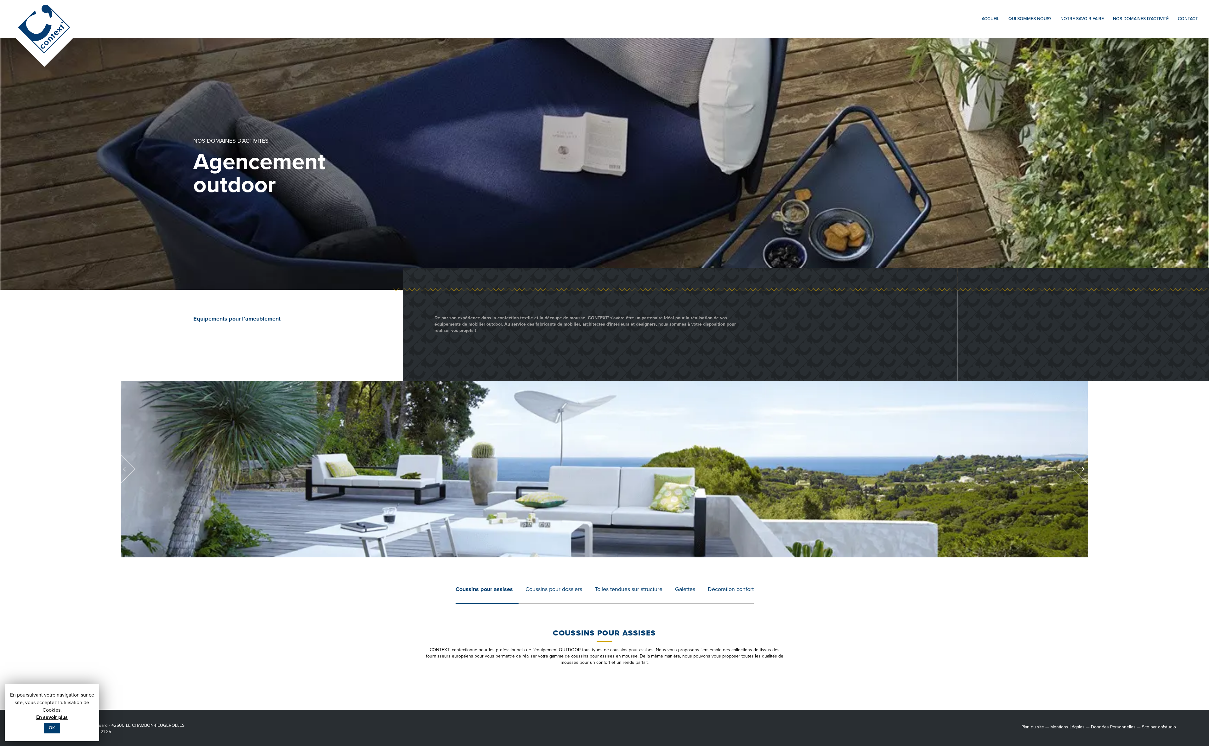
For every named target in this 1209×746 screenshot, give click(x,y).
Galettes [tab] (685, 589)
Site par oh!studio (1159, 727)
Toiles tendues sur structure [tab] (628, 589)
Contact (1188, 18)
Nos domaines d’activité (1141, 18)
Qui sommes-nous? (1029, 18)
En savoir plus (52, 717)
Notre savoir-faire (1082, 18)
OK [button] (52, 728)
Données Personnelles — (1116, 727)
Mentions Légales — (1070, 727)
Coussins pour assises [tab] (484, 589)
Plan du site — (1035, 727)
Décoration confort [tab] (731, 589)
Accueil (990, 18)
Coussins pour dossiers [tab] (553, 589)
